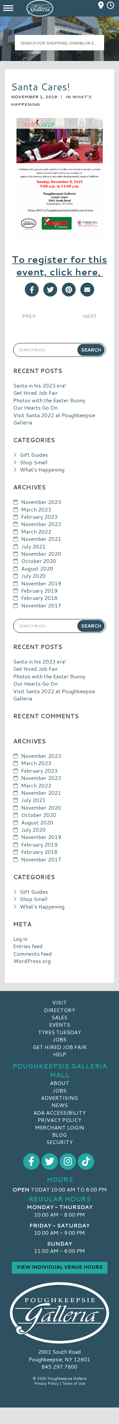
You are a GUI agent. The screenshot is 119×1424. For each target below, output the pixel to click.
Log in (20, 939)
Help (59, 1054)
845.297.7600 (59, 1366)
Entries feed (28, 946)
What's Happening (42, 469)
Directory (59, 1010)
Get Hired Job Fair (35, 392)
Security (59, 1142)
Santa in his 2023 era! (39, 385)
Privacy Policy (59, 1120)
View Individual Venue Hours (60, 1267)
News (60, 1105)
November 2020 (41, 553)
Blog (59, 1134)
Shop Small (34, 462)
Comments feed (32, 953)
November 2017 (41, 605)
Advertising (59, 1097)
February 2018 (39, 598)
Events (59, 1024)
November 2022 (41, 524)
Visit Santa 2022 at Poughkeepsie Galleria (54, 418)
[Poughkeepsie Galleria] (59, 1313)
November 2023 (41, 502)
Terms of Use (73, 1383)
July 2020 (33, 575)
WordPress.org (32, 961)
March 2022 (36, 531)
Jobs (59, 1039)
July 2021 (33, 546)
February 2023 (39, 516)
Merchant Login (59, 1127)
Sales (59, 1017)
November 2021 (41, 538)
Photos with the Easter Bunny (49, 400)
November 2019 (41, 583)
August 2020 (37, 568)
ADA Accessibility (59, 1112)
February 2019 (39, 590)
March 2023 (36, 509)
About (59, 1083)
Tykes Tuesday (59, 1032)
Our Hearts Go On (35, 407)
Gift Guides (34, 454)
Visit (59, 1002)
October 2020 (38, 561)
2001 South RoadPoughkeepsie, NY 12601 (59, 1355)
